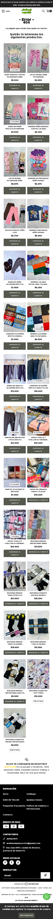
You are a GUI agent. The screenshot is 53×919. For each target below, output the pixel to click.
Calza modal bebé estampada (38, 76)
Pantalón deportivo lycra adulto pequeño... (15, 438)
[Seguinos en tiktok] (18, 862)
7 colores (14, 536)
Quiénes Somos (34, 799)
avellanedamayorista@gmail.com (23, 843)
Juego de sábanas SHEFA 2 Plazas (38, 490)
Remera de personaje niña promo (38, 179)
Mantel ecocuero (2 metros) (14, 490)
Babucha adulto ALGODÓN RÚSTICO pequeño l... (14, 387)
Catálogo (31, 794)
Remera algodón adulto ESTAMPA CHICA (38, 335)
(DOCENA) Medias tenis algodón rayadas (15, 643)
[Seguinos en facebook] (11, 862)
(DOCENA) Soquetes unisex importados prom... (14, 740)
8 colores (38, 433)
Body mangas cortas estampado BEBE (15, 76)
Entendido (26, 915)
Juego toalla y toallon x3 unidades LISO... (38, 438)
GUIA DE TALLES (11, 799)
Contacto (8, 814)
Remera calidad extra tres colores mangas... (38, 283)
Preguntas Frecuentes (14, 805)
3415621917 (12, 838)
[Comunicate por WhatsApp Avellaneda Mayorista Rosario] (46, 896)
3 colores (15, 70)
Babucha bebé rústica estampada (14, 127)
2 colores (38, 381)
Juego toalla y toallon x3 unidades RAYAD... (15, 542)
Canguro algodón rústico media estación (15, 335)
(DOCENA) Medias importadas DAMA (38, 542)
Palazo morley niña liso (15, 231)
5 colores (15, 381)
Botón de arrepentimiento (26, 900)
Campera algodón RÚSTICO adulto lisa (38, 387)
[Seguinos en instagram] (5, 862)
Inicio (5, 794)
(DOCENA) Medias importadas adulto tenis (14, 692)
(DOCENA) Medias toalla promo (38, 643)
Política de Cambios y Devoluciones (37, 807)
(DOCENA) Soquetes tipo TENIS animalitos (38, 692)
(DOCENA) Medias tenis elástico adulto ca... (15, 594)
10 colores (14, 484)
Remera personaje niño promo (38, 231)
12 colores (38, 329)
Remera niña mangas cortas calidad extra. (38, 127)
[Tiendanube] (26, 885)
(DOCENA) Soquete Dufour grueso (38, 594)
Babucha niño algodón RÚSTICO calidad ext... (14, 283)
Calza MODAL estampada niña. (15, 179)
